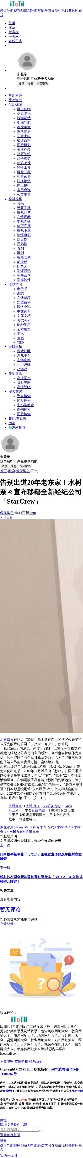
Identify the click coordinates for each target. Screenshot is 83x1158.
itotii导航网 (57, 1069)
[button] (3, 1120)
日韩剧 (22, 244)
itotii (32, 513)
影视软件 (24, 280)
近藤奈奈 (38, 810)
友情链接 (21, 1061)
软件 (17, 1125)
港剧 (20, 253)
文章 (10, 1125)
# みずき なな (44, 827)
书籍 (23, 1125)
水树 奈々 (33, 806)
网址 (3, 1125)
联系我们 (36, 1061)
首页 (3, 471)
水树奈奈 (15, 806)
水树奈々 (7, 739)
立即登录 (7, 924)
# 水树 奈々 (62, 827)
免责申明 (7, 1061)
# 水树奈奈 (15, 832)
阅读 (11, 471)
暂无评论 (10, 909)
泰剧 (20, 248)
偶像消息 (23, 471)
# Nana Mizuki (24, 827)
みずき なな (52, 806)
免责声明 (77, 1091)
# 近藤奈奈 (31, 832)
